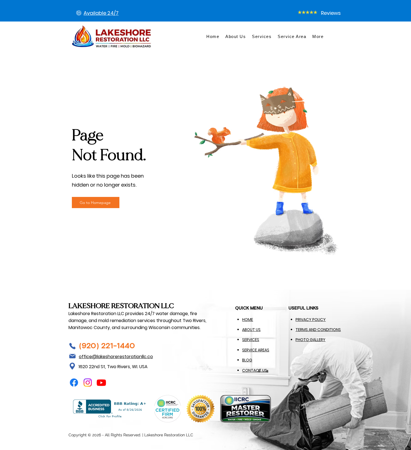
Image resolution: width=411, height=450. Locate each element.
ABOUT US (251, 329)
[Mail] (72, 356)
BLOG (247, 360)
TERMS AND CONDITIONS (318, 329)
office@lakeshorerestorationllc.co (116, 356)
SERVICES (250, 339)
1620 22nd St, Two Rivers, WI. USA (113, 366)
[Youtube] (101, 382)
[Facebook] (73, 382)
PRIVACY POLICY (311, 319)
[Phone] (72, 346)
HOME (247, 319)
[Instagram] (87, 382)
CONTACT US (254, 370)
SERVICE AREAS (255, 350)
